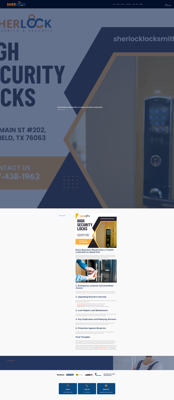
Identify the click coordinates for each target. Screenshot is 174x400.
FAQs (133, 4)
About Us (118, 4)
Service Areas (128, 4)
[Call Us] (164, 5)
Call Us (166, 4)
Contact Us (141, 4)
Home (114, 4)
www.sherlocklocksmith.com (102, 349)
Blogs (137, 4)
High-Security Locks (80, 305)
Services (122, 4)
